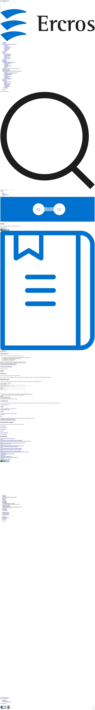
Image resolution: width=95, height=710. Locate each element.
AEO (1, 416)
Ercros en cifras (4, 44)
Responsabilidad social (7, 65)
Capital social (6, 77)
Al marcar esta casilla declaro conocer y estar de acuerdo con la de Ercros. (17, 394)
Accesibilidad (4, 518)
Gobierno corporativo (7, 78)
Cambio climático (5, 62)
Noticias (5, 82)
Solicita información (3, 227)
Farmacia (5, 56)
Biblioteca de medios (7, 83)
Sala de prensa (4, 80)
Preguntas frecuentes (5, 517)
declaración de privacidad (25, 394)
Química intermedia (7, 55)
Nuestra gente (6, 49)
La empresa (4, 42)
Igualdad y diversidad (11, 62)
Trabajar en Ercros (7, 48)
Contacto (5, 50)
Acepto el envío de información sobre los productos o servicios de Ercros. (13, 395)
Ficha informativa (7, 84)
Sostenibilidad (4, 60)
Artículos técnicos (7, 86)
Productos (3, 52)
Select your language (3, 91)
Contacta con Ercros (5, 512)
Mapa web (4, 519)
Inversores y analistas (7, 76)
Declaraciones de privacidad (6, 701)
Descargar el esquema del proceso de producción (8, 364)
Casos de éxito (6, 85)
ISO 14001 (2, 411)
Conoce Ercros (6, 45)
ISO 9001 (2, 406)
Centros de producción (5, 513)
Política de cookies (5, 700)
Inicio (3, 192)
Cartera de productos (7, 54)
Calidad (5, 67)
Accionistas (6, 75)
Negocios (5, 46)
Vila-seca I (2, 371)
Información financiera (7, 74)
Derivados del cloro (3, 427)
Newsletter (6, 87)
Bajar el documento (3, 351)
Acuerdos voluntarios (3, 434)
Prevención (6, 66)
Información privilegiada (8, 73)
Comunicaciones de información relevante (10, 72)
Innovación (6, 64)
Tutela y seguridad (7, 57)
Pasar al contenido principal (4, 0)
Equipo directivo (7, 47)
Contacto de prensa (7, 81)
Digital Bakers (6, 698)
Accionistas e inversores (6, 69)
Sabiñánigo (2, 370)
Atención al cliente (7, 58)
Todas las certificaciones (4, 432)
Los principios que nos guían (11, 44)
